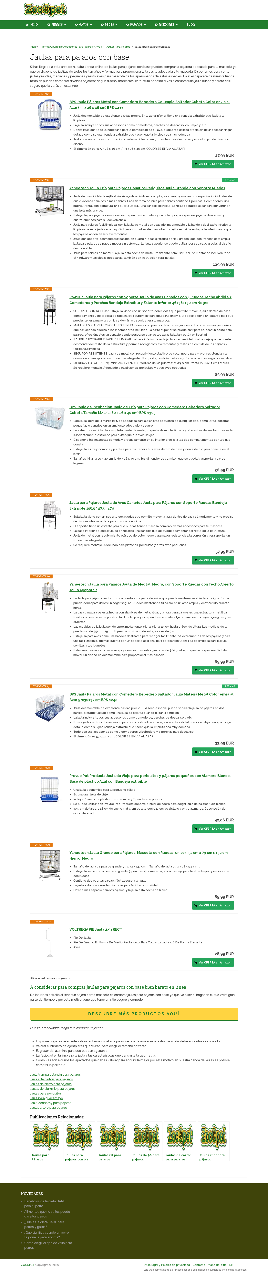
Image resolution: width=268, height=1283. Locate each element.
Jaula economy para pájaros (50, 1103)
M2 (231, 1264)
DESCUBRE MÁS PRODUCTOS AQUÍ (134, 1013)
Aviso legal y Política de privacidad (167, 1264)
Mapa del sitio (217, 1264)
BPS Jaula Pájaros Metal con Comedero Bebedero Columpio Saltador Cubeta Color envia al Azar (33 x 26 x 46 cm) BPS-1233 (149, 105)
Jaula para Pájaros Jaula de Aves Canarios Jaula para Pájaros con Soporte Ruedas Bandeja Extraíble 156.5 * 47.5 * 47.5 (148, 505)
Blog (191, 24)
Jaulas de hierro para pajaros (51, 1084)
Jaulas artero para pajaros (48, 1107)
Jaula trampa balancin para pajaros (55, 1074)
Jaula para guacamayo (46, 1098)
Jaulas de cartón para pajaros (51, 1079)
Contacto (199, 1264)
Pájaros (136, 24)
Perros (57, 24)
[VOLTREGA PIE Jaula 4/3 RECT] (50, 942)
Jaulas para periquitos (46, 1093)
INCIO (33, 24)
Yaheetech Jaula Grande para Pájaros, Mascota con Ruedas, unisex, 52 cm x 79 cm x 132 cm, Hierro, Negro (149, 855)
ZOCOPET (28, 1264)
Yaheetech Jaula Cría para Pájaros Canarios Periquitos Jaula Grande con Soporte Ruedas (147, 188)
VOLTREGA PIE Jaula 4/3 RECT (95, 929)
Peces (109, 24)
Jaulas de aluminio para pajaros (53, 1089)
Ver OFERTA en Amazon (215, 164)
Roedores (166, 24)
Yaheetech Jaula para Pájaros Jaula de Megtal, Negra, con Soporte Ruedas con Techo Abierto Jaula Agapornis (151, 587)
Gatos (83, 24)
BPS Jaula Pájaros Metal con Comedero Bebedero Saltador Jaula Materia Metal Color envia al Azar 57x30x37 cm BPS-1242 (151, 697)
